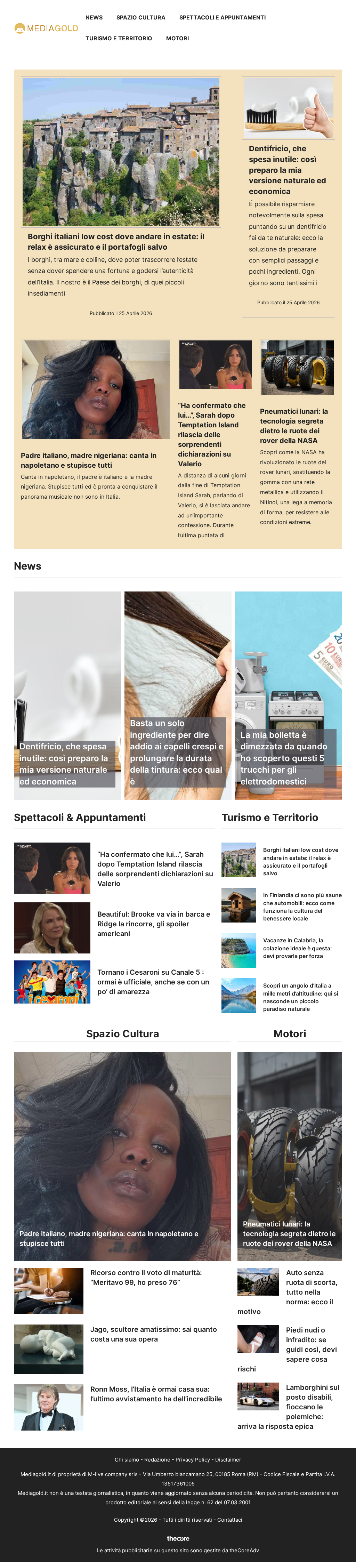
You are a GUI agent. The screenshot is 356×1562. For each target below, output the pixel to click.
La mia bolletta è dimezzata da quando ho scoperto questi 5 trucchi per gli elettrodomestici (284, 758)
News (94, 17)
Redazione (157, 1459)
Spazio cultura (140, 17)
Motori (177, 38)
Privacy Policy (193, 1459)
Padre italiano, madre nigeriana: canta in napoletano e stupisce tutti (109, 1239)
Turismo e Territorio (119, 38)
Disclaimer (228, 1459)
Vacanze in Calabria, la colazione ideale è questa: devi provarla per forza (297, 948)
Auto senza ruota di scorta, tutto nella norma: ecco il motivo (287, 1292)
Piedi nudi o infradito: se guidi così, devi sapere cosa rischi (287, 1349)
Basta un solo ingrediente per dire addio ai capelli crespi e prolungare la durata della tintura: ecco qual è (177, 752)
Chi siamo (127, 1459)
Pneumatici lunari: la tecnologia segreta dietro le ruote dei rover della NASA (289, 1234)
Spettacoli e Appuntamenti (222, 17)
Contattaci (229, 1519)
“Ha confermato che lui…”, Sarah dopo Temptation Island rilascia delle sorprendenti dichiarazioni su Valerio (212, 434)
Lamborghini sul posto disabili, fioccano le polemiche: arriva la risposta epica (288, 1407)
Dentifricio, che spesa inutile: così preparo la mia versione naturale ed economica (287, 170)
